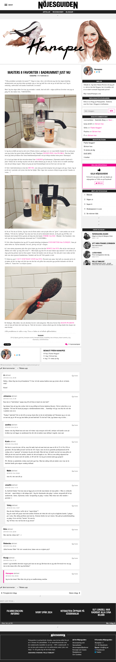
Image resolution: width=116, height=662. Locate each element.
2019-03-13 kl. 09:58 (13, 473)
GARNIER (39, 159)
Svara (76, 376)
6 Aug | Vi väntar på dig (51, 358)
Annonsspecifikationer (80, 647)
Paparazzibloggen (100, 234)
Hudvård (47, 337)
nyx (69, 337)
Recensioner (58, 12)
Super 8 (89, 204)
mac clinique (54, 337)
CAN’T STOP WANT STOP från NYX (29, 259)
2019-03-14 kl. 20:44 (9, 546)
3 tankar (87, 157)
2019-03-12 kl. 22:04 (9, 532)
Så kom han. (99, 124)
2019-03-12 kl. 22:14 (11, 427)
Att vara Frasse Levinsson (103, 243)
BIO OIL (31, 168)
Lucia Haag (97, 252)
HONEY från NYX (53, 248)
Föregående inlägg (9, 593)
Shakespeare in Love (94, 209)
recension (36, 339)
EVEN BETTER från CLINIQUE (59, 242)
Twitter (98, 652)
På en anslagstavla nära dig (100, 254)
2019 (12, 337)
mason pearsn (63, 337)
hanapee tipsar (39, 337)
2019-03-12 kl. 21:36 (9, 399)
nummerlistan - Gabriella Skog (94, 120)
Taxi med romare (97, 245)
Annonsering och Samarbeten (78, 643)
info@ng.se (104, 647)
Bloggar (69, 12)
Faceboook (100, 650)
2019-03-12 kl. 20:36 (9, 378)
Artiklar (46, 12)
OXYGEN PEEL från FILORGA (53, 153)
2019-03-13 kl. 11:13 (11, 487)
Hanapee (33, 76)
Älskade (89, 195)
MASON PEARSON (67, 323)
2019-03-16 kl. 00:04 (12, 576)
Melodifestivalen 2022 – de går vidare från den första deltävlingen (102, 264)
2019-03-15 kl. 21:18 (9, 560)
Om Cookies (76, 654)
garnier (21, 337)
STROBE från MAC (49, 236)
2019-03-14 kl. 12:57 (13, 508)
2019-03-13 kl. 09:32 (11, 444)
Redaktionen (77, 652)
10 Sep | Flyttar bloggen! (51, 354)
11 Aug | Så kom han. (50, 356)
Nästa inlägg (74, 593)
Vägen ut (90, 199)
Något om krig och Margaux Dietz (102, 236)
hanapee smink (29, 337)
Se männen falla (92, 213)
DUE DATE (87, 153)
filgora (16, 337)
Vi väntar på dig (89, 150)
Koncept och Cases (79, 650)
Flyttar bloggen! (96, 127)
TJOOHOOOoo (43, 339)
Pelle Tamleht (98, 261)
